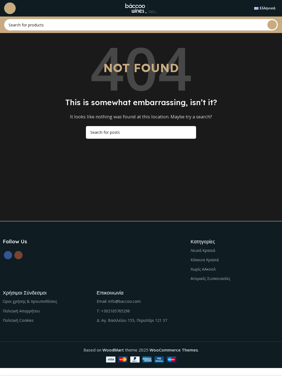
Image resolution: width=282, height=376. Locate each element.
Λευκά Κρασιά (203, 250)
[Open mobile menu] (9, 8)
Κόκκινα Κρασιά (205, 259)
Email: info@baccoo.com (119, 301)
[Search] (272, 24)
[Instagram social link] (18, 255)
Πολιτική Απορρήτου (21, 311)
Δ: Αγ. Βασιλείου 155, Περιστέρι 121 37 (132, 320)
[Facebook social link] (8, 255)
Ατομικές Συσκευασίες (210, 278)
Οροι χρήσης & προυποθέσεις (30, 301)
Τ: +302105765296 (113, 311)
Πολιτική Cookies (18, 320)
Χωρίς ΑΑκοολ (203, 269)
